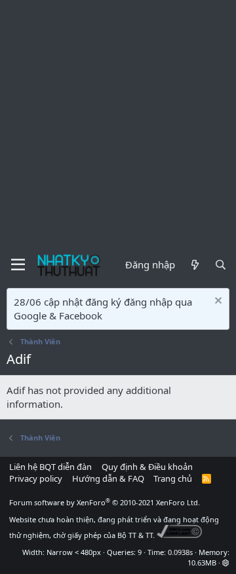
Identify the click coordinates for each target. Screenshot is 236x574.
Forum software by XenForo (104, 502)
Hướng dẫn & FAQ (108, 478)
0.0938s (180, 552)
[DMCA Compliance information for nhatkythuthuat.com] (179, 535)
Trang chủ (172, 478)
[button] (225, 562)
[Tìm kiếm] (220, 265)
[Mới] (194, 265)
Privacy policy (35, 478)
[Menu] (18, 265)
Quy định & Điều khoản (147, 467)
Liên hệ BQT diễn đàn (50, 467)
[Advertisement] (118, 124)
